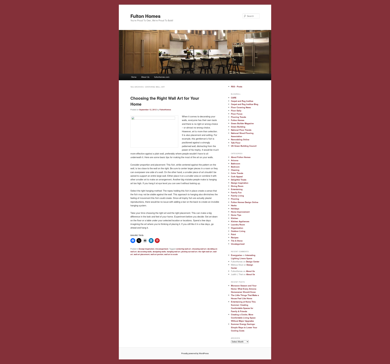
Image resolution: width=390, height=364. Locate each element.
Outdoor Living (238, 231)
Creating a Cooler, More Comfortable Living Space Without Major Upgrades (243, 317)
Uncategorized (161, 248)
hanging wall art (173, 251)
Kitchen (234, 218)
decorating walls (145, 251)
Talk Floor (235, 142)
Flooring (235, 198)
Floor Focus (236, 113)
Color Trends (237, 173)
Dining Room (237, 186)
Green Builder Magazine (242, 123)
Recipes (234, 237)
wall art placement (142, 254)
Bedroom (235, 166)
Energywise (236, 255)
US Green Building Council (244, 145)
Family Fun (236, 192)
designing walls (159, 251)
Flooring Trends (238, 117)
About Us (145, 76)
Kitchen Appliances (240, 221)
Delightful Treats (238, 179)
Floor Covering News (241, 107)
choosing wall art (199, 248)
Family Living (237, 195)
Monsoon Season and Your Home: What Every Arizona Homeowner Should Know (244, 288)
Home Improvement (240, 211)
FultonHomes (165, 109)
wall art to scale (171, 254)
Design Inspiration (146, 248)
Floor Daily (236, 110)
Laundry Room (238, 224)
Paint (233, 234)
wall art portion (157, 254)
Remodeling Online (240, 139)
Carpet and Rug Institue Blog (244, 104)
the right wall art (205, 251)
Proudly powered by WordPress (195, 353)
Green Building (238, 126)
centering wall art (183, 248)
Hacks (234, 205)
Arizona (234, 160)
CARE (233, 97)
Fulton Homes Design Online (244, 202)
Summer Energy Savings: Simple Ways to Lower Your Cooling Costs (244, 327)
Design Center (252, 261)
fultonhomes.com (161, 76)
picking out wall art (189, 251)
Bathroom (235, 163)
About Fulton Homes (240, 157)
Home (133, 76)
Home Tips (236, 215)
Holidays (235, 208)
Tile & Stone (237, 240)
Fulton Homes (145, 16)
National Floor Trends (241, 129)
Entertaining (237, 189)
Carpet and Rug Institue (242, 101)
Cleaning (235, 169)
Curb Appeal (237, 176)
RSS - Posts (236, 86)
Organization (237, 227)
